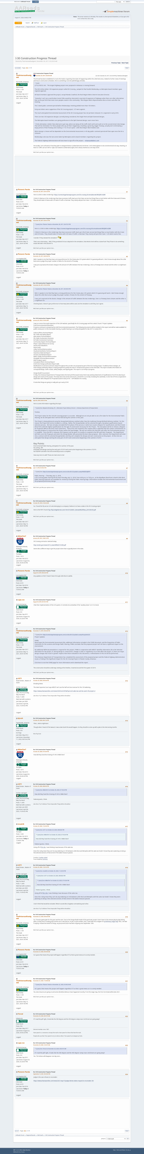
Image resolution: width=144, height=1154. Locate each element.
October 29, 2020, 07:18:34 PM (41, 751)
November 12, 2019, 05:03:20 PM (41, 631)
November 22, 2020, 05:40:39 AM (41, 951)
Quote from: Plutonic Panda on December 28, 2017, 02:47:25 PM (53, 224)
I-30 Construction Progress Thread (43, 73)
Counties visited (43, 857)
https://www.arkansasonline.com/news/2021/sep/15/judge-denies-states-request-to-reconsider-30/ (64, 1081)
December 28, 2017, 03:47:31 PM (41, 220)
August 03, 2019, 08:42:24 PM (40, 573)
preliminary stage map (111, 921)
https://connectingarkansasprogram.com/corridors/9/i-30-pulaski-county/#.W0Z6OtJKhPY (66, 471)
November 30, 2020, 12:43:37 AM (41, 1045)
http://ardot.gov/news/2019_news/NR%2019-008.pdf (50, 545)
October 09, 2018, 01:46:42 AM (41, 503)
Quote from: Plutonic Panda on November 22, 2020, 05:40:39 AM (53, 984)
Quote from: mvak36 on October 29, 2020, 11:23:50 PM (51, 871)
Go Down (18, 68)
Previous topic (116, 63)
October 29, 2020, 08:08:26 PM (41, 786)
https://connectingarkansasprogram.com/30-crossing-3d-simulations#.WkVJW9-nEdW (79, 195)
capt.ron (21, 600)
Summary (45, 859)
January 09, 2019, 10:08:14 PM (41, 538)
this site (43, 847)
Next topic (125, 63)
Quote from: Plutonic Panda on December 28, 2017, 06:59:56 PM (53, 289)
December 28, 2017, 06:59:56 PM (41, 256)
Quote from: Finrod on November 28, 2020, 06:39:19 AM (51, 1049)
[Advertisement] (72, 42)
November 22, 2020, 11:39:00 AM (41, 980)
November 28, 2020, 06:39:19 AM (41, 1016)
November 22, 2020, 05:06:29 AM (41, 916)
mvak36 (21, 824)
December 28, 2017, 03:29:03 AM (43, 75)
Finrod (20, 1014)
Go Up (17, 1131)
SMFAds (15, 1152)
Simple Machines (26, 1150)
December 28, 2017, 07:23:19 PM (41, 285)
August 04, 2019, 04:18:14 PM (40, 602)
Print (127, 68)
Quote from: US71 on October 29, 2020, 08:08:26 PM (50, 830)
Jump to (103, 1138)
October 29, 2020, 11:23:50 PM (41, 826)
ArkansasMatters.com (92, 140)
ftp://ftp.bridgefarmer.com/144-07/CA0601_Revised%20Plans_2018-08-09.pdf (72, 510)
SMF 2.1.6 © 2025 (17, 1150)
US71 (20, 678)
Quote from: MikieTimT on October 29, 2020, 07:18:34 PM (51, 790)
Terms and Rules (121, 1150)
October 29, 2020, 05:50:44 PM (41, 680)
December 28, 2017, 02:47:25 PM (41, 191)
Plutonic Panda (24, 189)
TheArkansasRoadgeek (23, 76)
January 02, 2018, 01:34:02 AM (41, 320)
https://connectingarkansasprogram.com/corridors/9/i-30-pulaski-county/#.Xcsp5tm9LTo (66, 634)
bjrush (20, 718)
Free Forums (21, 1152)
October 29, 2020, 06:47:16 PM (41, 720)
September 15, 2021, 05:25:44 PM (41, 1074)
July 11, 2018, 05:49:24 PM (39, 468)
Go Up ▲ (128, 1150)
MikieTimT (22, 536)
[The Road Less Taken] (17, 710)
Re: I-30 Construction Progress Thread (44, 189)
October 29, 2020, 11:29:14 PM (41, 867)
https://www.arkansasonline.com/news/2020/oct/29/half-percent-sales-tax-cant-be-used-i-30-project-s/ (64, 691)
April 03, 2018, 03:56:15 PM (40, 400)
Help (114, 1150)
